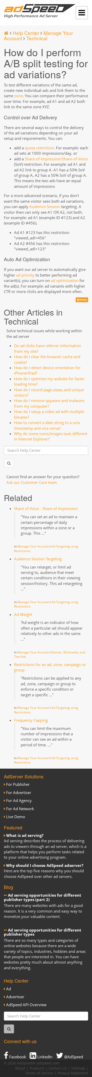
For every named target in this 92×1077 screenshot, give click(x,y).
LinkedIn (44, 1056)
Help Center (26, 32)
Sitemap (78, 1068)
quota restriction (39, 147)
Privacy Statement (72, 1073)
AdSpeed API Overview (26, 1004)
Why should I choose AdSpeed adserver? (44, 865)
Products (36, 1068)
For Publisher (18, 784)
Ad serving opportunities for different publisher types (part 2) (42, 897)
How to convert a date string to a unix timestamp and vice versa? (47, 425)
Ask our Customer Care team (31, 482)
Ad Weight (23, 614)
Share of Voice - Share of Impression (46, 508)
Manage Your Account (33, 546)
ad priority (25, 275)
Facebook (17, 1056)
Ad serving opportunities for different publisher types (42, 932)
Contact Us (58, 1068)
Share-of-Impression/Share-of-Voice (56, 158)
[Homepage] (6, 32)
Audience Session (44, 206)
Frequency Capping (31, 720)
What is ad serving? (24, 835)
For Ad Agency (19, 800)
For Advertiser (18, 792)
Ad (8, 988)
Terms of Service (39, 1073)
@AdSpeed (73, 1056)
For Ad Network (20, 808)
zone (18, 95)
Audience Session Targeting (38, 558)
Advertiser (15, 996)
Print (83, 299)
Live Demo (15, 816)
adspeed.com (48, 1063)
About (20, 1068)
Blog (8, 887)
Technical (36, 38)
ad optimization (64, 280)
